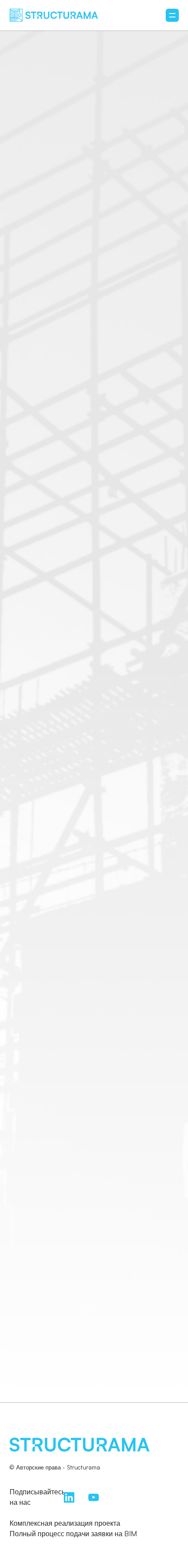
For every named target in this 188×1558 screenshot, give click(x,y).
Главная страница (94, 846)
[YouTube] (93, 1496)
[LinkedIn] (69, 1496)
